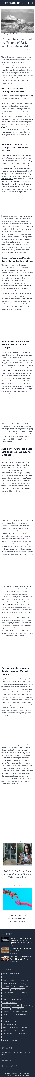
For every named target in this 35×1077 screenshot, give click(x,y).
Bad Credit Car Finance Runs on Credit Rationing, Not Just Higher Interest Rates (17, 874)
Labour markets (18, 1008)
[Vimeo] (16, 1066)
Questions (6, 1030)
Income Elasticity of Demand (12, 999)
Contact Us (4, 1054)
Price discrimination (9, 1024)
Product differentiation (10, 1027)
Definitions (6, 986)
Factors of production (21, 986)
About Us (28, 1052)
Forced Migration (8, 993)
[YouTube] (11, 1066)
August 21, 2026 (14, 953)
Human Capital (23, 996)
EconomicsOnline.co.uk (14, 1075)
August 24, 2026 (14, 945)
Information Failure (9, 1002)
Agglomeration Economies (11, 974)
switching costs (22, 1034)
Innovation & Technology (11, 1005)
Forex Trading (22, 993)
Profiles (24, 1027)
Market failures (21, 1015)
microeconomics (22, 1018)
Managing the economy (20, 1012)
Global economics (8, 996)
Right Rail (24, 1030)
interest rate (27, 1005)
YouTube (14, 1040)
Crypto (22, 983)
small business (7, 1034)
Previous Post (17, 841)
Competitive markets (9, 983)
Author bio (4, 52)
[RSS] (20, 1066)
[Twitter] (7, 1066)
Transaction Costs (9, 1037)
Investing (6, 1008)
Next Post (17, 886)
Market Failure (7, 1015)
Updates (5, 1040)
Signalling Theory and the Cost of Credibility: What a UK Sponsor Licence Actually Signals (21, 940)
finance (5, 989)
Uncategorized (23, 1037)
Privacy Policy (5, 1052)
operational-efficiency (10, 1021)
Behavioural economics (10, 977)
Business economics (9, 980)
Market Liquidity (8, 1018)
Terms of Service (17, 1052)
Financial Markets (17, 989)
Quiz (15, 1030)
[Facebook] (2, 1066)
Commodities (24, 980)
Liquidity (6, 1012)
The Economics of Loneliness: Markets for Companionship (17, 918)
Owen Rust (4, 50)
